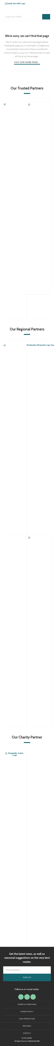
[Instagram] (33, 997)
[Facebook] (21, 997)
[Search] (46, 16)
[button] (27, 24)
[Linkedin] (27, 997)
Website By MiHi (34, 1041)
